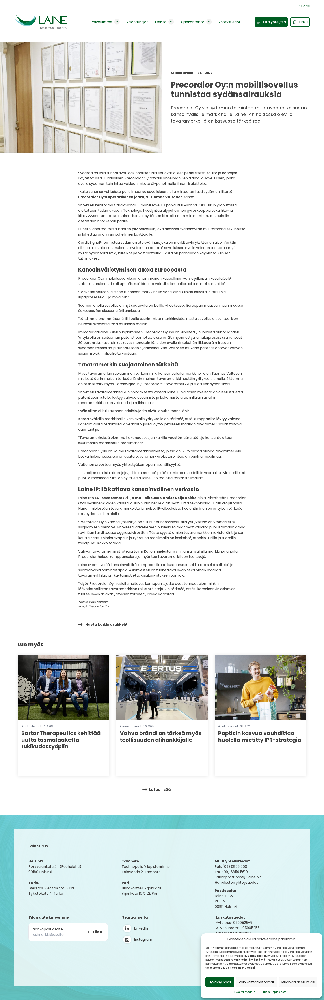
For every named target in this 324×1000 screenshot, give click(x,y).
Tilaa (97, 931)
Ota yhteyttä (274, 22)
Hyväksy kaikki (220, 982)
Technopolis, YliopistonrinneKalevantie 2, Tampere (146, 869)
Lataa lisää (160, 789)
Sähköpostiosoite (48, 929)
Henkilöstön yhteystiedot (236, 882)
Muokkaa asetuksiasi (298, 982)
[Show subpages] (117, 22)
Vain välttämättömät (256, 982)
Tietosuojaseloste (274, 992)
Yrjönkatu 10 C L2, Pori (140, 893)
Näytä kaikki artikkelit (106, 624)
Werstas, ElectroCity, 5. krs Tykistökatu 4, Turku (51, 891)
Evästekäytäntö (244, 992)
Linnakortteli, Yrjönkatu (141, 888)
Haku (303, 22)
